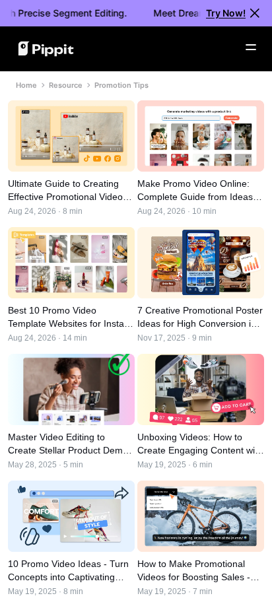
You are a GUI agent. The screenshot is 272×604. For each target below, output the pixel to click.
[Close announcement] (254, 13)
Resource (66, 85)
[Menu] (251, 47)
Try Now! (226, 12)
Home (26, 85)
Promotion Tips (121, 85)
